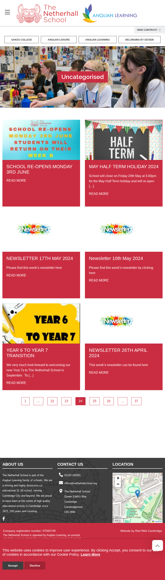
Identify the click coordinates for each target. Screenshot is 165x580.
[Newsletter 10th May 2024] (124, 232)
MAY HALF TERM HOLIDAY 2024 (124, 166)
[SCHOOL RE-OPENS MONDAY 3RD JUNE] (41, 140)
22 (52, 401)
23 (66, 401)
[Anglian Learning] (109, 13)
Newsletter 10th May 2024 (116, 258)
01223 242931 (72, 475)
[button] (137, 494)
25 (94, 401)
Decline (35, 565)
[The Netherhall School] (47, 13)
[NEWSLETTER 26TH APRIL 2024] (124, 323)
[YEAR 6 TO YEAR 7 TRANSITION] (41, 323)
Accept (13, 565)
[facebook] (5, 519)
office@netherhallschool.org (80, 483)
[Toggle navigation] (7, 12)
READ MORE (16, 180)
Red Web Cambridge (148, 530)
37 (136, 401)
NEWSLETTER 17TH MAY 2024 (39, 258)
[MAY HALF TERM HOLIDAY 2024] (124, 140)
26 (108, 401)
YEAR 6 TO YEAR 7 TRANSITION (27, 353)
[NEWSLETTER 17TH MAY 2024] (41, 232)
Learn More (90, 554)
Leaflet (158, 521)
